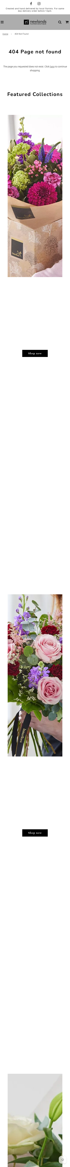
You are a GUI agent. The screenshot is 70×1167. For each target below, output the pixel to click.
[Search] (60, 22)
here (52, 66)
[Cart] (67, 22)
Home (5, 34)
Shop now (35, 353)
